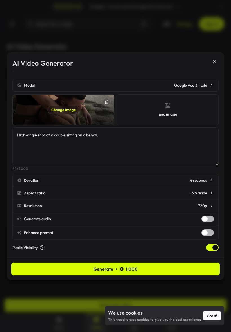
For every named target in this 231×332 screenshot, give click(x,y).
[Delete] (107, 102)
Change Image (63, 109)
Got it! (212, 315)
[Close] (215, 62)
